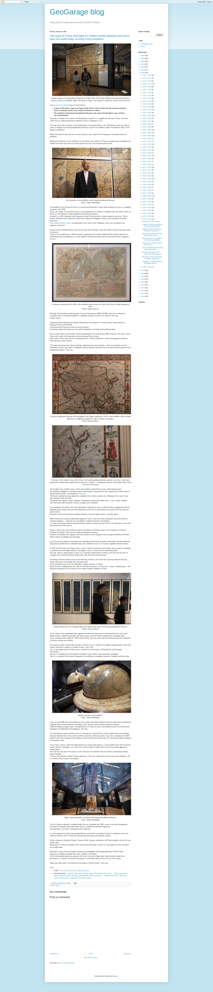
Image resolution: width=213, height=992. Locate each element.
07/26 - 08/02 (147, 138)
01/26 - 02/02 (147, 213)
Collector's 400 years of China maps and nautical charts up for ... (90, 873)
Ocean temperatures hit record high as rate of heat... (152, 234)
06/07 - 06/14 (147, 159)
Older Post (127, 954)
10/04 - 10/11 (147, 110)
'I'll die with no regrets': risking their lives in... (152, 244)
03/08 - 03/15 (147, 196)
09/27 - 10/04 (147, 113)
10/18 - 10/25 (147, 104)
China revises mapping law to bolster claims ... (76, 878)
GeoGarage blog (77, 12)
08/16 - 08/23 (147, 130)
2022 (143, 67)
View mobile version (90, 957)
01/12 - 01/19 (147, 219)
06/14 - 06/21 (147, 156)
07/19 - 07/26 (147, 141)
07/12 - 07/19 (147, 144)
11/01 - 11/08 (147, 98)
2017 (143, 276)
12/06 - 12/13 (147, 84)
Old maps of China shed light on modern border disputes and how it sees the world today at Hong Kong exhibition (90, 37)
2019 (143, 270)
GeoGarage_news (146, 44)
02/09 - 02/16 (147, 207)
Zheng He (81, 494)
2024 (143, 61)
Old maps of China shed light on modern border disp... (152, 257)
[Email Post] (75, 883)
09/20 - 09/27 (147, 115)
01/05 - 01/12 (147, 267)
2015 (143, 282)
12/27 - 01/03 (147, 75)
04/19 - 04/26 (147, 179)
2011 (143, 293)
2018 (143, 273)
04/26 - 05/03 (147, 176)
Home (91, 954)
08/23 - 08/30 (147, 127)
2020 (143, 73)
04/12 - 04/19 (147, 182)
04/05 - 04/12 (147, 184)
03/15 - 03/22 (147, 193)
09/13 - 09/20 (147, 118)
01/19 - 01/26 (147, 216)
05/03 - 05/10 (147, 173)
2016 (143, 279)
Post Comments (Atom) (66, 963)
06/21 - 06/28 (147, 153)
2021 (143, 70)
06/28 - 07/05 (147, 150)
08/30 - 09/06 (147, 124)
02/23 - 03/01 (147, 202)
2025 (143, 58)
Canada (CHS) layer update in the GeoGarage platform (152, 225)
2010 (143, 296)
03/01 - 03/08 (147, 199)
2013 (143, 288)
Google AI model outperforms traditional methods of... (152, 230)
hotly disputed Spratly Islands (60, 223)
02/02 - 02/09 (147, 210)
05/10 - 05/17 (147, 170)
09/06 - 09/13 (147, 121)
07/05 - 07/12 (147, 147)
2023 (143, 64)
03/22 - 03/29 (147, 190)
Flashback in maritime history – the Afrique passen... (152, 262)
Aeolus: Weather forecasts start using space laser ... (152, 248)
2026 (143, 55)
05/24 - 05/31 (147, 164)
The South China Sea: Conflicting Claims (74, 871)
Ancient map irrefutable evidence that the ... (88, 875)
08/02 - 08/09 (147, 136)
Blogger (115, 976)
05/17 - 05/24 (147, 167)
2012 (143, 291)
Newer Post (54, 954)
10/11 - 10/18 (147, 107)
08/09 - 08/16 (147, 133)
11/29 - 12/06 (147, 87)
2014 (143, 285)
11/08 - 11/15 (147, 95)
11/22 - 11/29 (147, 89)
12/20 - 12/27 (147, 78)
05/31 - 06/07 (147, 161)
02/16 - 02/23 (147, 205)
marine (57, 885)
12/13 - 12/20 (147, 81)
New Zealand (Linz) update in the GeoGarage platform (152, 239)
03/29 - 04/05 (147, 187)
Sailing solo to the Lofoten (151, 221)
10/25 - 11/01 (147, 101)
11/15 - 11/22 (147, 92)
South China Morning (61, 105)
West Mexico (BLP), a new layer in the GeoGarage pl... (152, 253)
